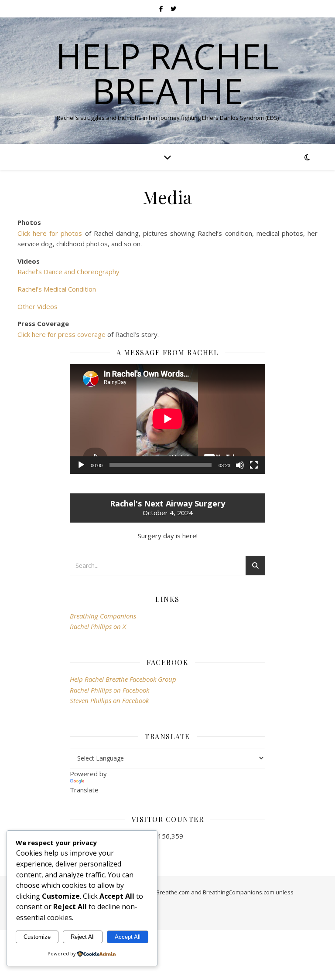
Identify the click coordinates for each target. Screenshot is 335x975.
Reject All (83, 937)
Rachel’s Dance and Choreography (68, 271)
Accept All (127, 937)
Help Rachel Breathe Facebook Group (123, 679)
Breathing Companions (103, 615)
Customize (37, 937)
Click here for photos (49, 233)
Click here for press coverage (61, 334)
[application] (167, 419)
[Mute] (240, 465)
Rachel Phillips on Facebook (109, 690)
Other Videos (37, 306)
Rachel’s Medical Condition (56, 289)
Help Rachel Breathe (167, 73)
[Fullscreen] (254, 465)
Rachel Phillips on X (98, 626)
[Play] (81, 465)
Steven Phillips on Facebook (109, 700)
